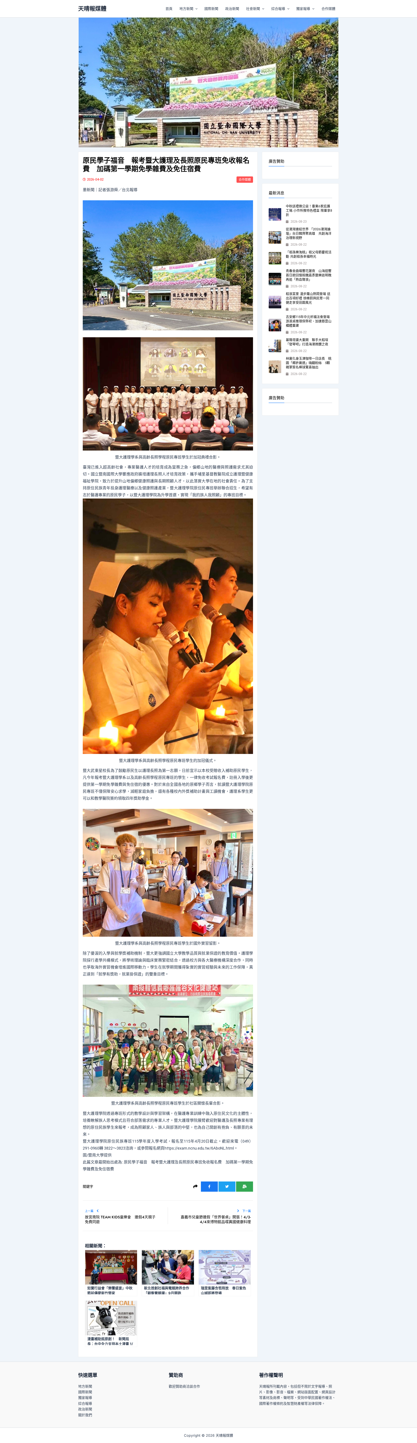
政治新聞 (232, 9)
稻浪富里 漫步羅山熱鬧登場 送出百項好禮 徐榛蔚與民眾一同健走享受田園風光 (308, 298)
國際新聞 (211, 9)
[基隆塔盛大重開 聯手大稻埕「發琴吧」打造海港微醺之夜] (275, 346)
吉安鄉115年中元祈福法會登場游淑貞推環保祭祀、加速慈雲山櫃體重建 (308, 321)
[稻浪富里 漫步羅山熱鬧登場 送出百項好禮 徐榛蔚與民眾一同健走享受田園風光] (275, 302)
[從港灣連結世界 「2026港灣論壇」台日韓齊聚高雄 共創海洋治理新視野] (275, 237)
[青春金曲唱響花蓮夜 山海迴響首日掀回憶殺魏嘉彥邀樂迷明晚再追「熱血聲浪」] (275, 279)
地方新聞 (186, 9)
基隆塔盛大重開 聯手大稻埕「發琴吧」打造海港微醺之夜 (307, 342)
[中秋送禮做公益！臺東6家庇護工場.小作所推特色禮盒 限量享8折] (275, 214)
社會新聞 (253, 9)
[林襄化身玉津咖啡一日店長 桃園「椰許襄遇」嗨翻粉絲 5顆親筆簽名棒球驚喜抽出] (275, 366)
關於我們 (85, 1415)
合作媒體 (328, 9)
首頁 (168, 9)
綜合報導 (278, 9)
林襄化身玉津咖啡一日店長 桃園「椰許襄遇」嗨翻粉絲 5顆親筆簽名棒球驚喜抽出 (308, 363)
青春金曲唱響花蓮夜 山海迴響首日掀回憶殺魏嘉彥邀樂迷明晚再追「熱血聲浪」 (308, 275)
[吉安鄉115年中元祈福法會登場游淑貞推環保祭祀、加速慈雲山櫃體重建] (275, 325)
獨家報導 (303, 9)
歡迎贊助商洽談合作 (184, 1386)
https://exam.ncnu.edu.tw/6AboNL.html (199, 1148)
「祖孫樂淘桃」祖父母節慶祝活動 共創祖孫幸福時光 (308, 254)
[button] (195, 8)
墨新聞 (88, 190)
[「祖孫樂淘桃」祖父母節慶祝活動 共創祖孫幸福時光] (275, 258)
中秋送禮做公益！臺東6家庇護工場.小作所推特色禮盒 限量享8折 (309, 210)
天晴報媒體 (92, 8)
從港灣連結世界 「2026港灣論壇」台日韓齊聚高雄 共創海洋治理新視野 (308, 233)
